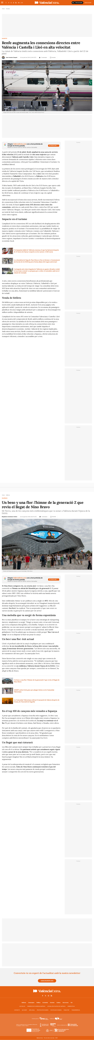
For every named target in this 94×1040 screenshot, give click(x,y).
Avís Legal (32, 1010)
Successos (65, 1002)
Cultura (58, 1002)
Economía (45, 1002)
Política (38, 1002)
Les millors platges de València (56, 1006)
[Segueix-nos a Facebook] (9, 2)
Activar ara (53, 145)
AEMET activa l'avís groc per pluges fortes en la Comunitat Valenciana (34, 691)
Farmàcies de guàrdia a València (36, 1006)
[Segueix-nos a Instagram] (13, 2)
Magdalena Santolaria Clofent (9, 516)
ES (22, 2)
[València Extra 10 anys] (47, 993)
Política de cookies (56, 1010)
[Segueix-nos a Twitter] (11, 2)
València (4, 498)
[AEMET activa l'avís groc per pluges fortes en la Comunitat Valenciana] (7, 691)
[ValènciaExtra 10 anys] (47, 2)
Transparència (76, 1010)
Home (3, 8)
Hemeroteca (71, 1006)
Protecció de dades (42, 1010)
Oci (71, 1002)
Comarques (31, 1002)
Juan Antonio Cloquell (11, 57)
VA (18, 2)
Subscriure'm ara (47, 980)
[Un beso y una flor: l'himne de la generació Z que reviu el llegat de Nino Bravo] (7, 681)
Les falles (22, 1006)
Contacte (17, 1010)
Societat (4, 38)
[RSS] (16, 2)
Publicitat (66, 1010)
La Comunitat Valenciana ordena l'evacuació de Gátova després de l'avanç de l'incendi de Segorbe (36, 701)
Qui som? (24, 1010)
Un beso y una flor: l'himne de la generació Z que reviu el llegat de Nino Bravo (36, 681)
